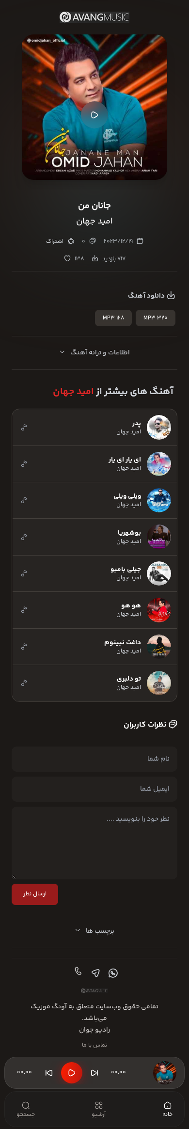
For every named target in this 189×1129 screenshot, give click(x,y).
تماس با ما (94, 1045)
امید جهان (73, 391)
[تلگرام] (94, 973)
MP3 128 (113, 318)
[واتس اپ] (112, 973)
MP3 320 (155, 318)
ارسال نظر (35, 894)
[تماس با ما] (77, 973)
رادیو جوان (94, 1030)
